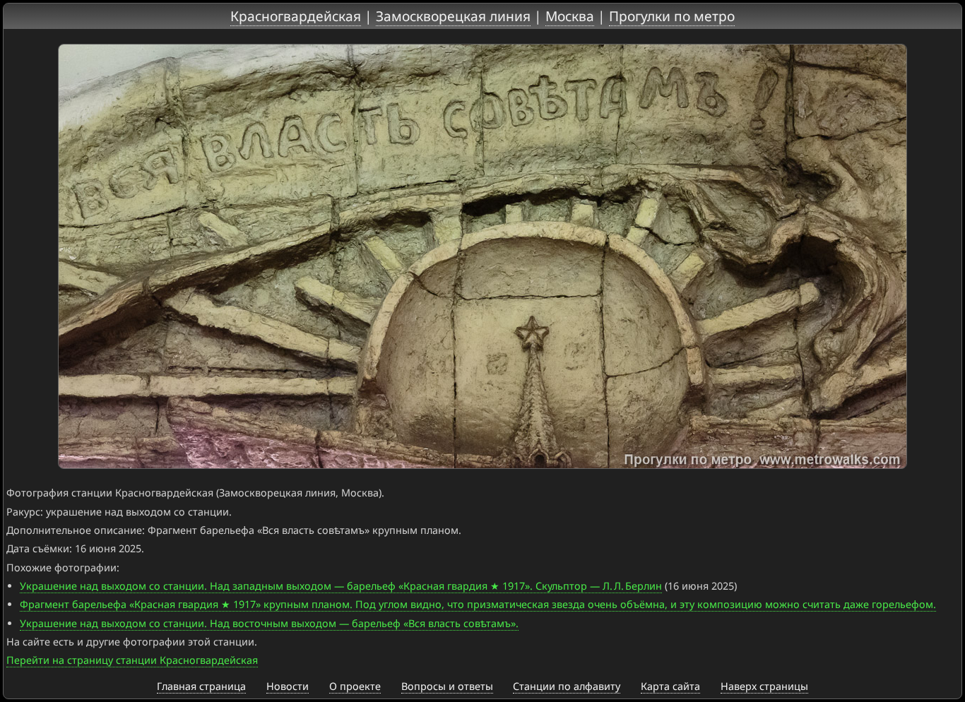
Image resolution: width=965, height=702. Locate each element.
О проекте (355, 686)
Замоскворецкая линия (453, 15)
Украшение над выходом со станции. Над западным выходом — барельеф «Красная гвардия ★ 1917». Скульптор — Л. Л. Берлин (341, 586)
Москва (569, 15)
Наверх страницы (764, 686)
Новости (287, 686)
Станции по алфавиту (566, 686)
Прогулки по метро (672, 15)
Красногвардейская (295, 15)
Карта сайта (670, 686)
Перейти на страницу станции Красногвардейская (132, 660)
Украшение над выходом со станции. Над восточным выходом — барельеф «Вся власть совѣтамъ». (269, 623)
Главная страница (201, 686)
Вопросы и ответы (447, 686)
